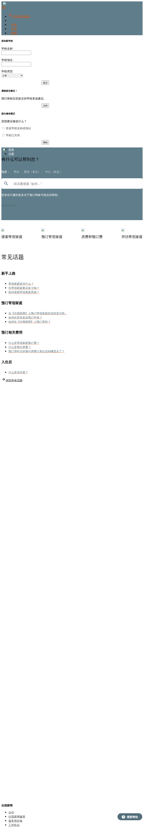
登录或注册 (8, 205)
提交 (45, 82)
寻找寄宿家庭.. (19, 16)
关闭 (45, 105)
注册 (14, 29)
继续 (45, 142)
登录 (14, 25)
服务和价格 (15, 821)
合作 (11, 812)
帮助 (14, 33)
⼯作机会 (14, 825)
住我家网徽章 (16, 816)
